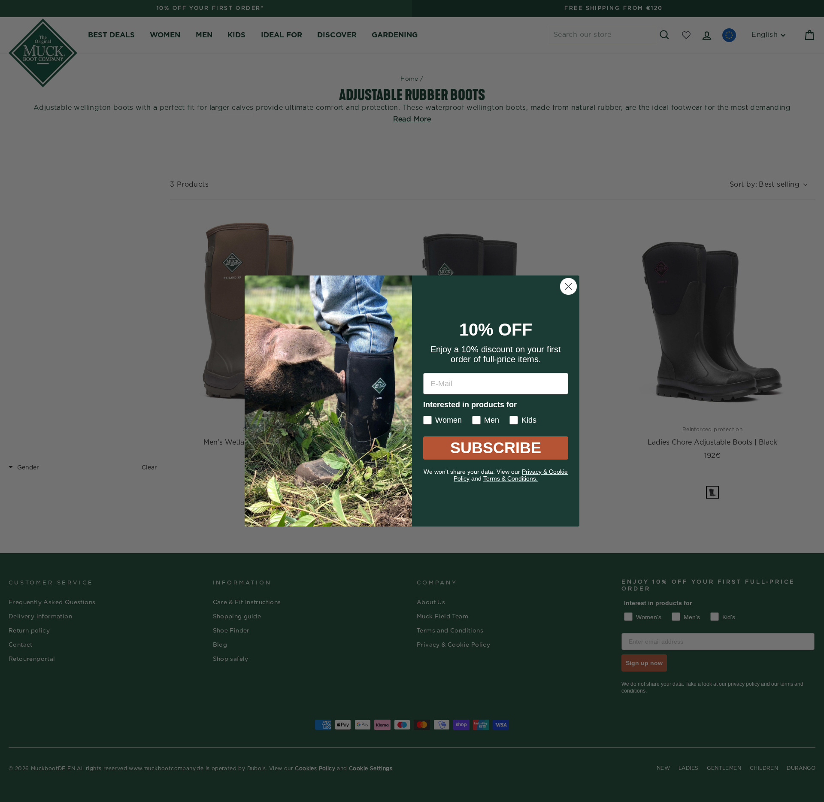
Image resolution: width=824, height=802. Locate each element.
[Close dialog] (568, 286)
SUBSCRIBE (495, 448)
